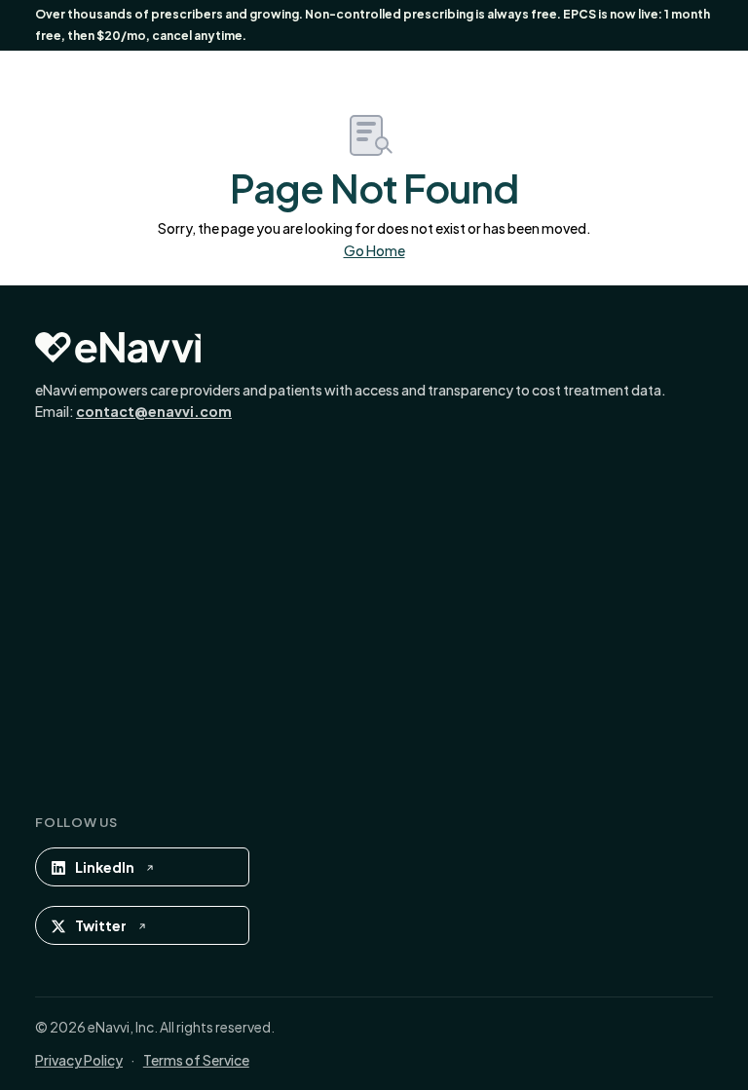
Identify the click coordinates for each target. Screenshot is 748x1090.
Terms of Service (196, 1060)
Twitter (101, 925)
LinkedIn (104, 867)
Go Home (374, 250)
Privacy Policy (79, 1060)
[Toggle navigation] (673, 78)
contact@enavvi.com (154, 411)
